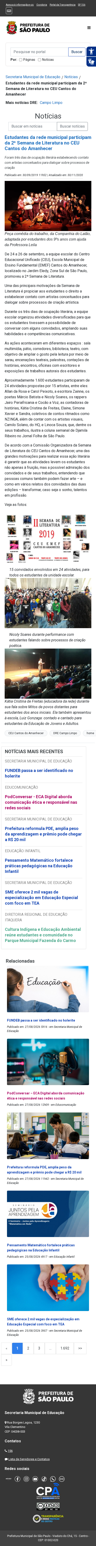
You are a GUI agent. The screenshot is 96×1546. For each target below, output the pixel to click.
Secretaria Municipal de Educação (33, 77)
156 (10, 1451)
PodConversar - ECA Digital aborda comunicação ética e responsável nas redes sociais (41, 802)
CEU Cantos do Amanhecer (26, 733)
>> (80, 1348)
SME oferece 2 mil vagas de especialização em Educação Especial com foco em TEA (41, 898)
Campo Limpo (51, 102)
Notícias (48, 59)
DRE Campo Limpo (65, 733)
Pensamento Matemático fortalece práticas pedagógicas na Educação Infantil (39, 866)
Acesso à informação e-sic (20, 4)
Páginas (29, 59)
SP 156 (81, 4)
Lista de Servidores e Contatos (29, 1459)
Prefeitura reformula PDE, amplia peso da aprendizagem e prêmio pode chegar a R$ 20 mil (43, 834)
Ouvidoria (41, 4)
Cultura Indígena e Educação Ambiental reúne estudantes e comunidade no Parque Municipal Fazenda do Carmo (43, 935)
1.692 (64, 1348)
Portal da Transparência (62, 4)
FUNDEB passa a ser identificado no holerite (39, 773)
